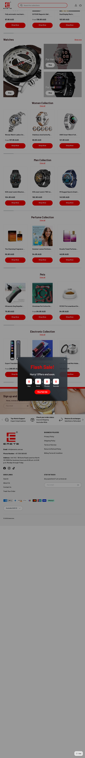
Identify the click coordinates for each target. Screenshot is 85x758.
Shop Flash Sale (42, 392)
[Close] (65, 360)
